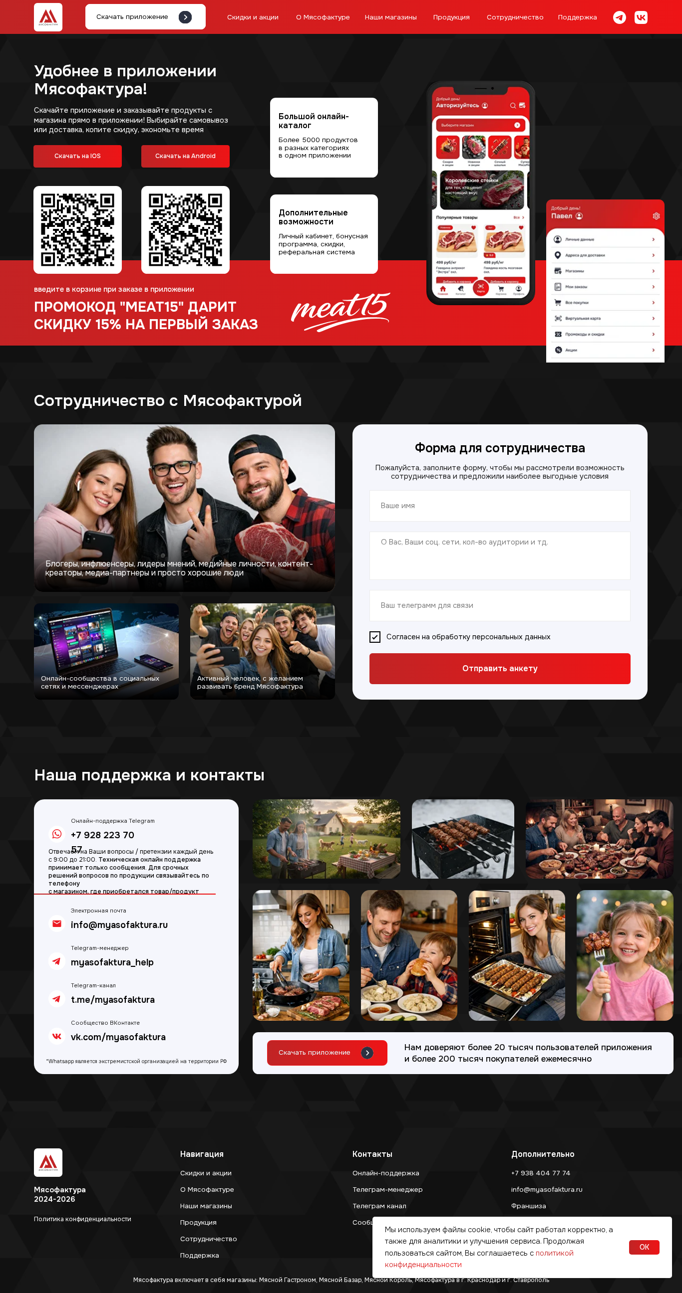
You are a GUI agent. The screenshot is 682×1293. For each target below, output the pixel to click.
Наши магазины (391, 17)
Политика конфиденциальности (82, 1219)
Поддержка (577, 17)
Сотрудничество (515, 17)
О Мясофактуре (323, 17)
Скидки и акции (253, 17)
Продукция (451, 17)
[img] (619, 17)
